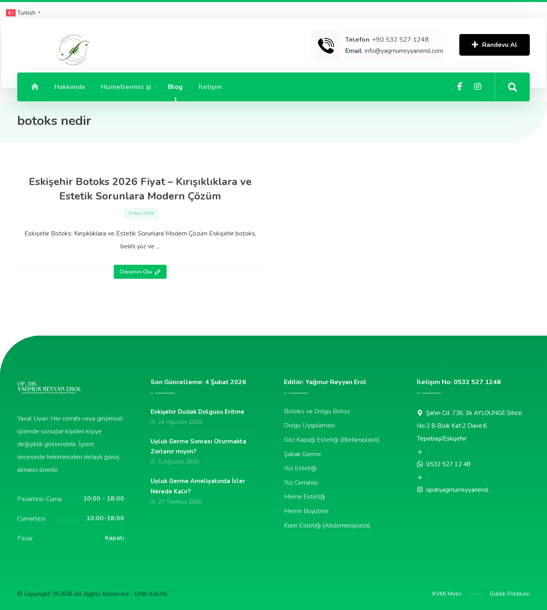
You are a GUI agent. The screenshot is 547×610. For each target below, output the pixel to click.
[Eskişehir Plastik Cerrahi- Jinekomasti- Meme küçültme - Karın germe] (73, 50)
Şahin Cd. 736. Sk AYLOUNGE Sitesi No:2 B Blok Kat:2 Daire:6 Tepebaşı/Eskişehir (469, 426)
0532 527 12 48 (448, 464)
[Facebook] (460, 87)
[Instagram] (478, 87)
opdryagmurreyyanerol (457, 490)
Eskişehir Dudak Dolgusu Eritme (197, 412)
